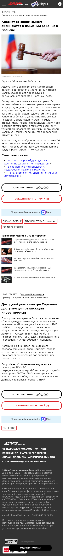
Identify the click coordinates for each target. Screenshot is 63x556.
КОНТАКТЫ (41, 449)
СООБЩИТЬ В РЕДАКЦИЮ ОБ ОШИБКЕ (24, 461)
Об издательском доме (17, 449)
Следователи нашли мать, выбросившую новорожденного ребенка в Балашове (33, 269)
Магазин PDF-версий (33, 453)
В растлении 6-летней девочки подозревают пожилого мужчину (25, 168)
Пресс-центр (10, 453)
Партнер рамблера (28, 542)
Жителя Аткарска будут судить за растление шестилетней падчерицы (26, 162)
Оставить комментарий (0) (32, 198)
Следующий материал (30, 548)
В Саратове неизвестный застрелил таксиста (34, 277)
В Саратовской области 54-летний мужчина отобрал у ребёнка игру (34, 250)
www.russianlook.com (12, 76)
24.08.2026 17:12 (9, 294)
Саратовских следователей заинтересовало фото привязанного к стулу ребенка (34, 240)
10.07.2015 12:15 (8, 12)
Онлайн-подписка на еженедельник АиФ (28, 457)
